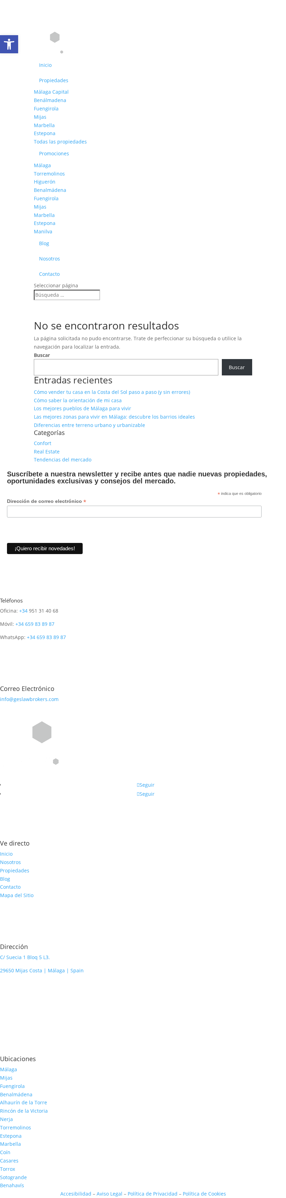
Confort (42, 443)
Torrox (7, 1169)
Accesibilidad (76, 1193)
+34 (23, 610)
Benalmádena (50, 190)
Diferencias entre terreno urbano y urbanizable (89, 425)
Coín (5, 1152)
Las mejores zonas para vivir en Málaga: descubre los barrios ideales (114, 416)
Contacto (49, 274)
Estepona (44, 133)
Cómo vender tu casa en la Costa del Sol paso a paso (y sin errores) (112, 392)
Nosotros (49, 258)
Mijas (40, 117)
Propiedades (53, 80)
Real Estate (47, 451)
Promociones (54, 153)
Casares (9, 1160)
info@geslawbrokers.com (29, 699)
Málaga (42, 165)
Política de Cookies (204, 1193)
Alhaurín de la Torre (23, 1102)
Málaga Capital (51, 91)
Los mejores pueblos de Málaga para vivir (82, 408)
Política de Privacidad (153, 1193)
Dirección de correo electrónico (46, 501)
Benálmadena (50, 100)
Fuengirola (46, 108)
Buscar (42, 355)
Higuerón (44, 181)
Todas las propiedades (60, 141)
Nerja (6, 1119)
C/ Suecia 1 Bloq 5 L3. (25, 957)
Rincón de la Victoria (24, 1110)
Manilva (43, 231)
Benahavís (12, 1185)
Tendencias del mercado (62, 459)
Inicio (45, 65)
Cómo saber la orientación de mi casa (78, 400)
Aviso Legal (109, 1193)
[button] (9, 44)
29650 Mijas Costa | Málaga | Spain (42, 970)
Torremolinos (49, 173)
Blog (44, 243)
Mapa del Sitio (16, 895)
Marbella (44, 125)
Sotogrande (13, 1177)
